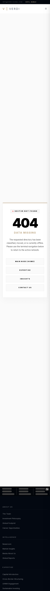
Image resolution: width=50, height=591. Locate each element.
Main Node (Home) (25, 261)
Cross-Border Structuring (13, 579)
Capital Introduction (10, 574)
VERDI (11, 8)
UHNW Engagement (11, 584)
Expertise (25, 270)
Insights (25, 279)
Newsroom (7, 544)
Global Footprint (9, 523)
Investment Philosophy (12, 519)
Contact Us (25, 287)
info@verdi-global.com (13, 2)
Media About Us (9, 553)
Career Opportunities (11, 528)
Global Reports (9, 558)
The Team (7, 514)
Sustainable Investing (11, 588)
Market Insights (9, 549)
